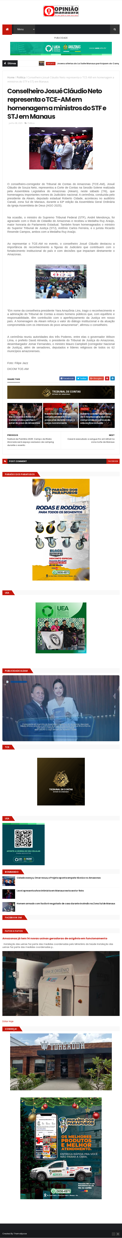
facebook (113, 461)
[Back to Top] (118, 1234)
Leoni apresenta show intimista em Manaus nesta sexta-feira (50, 890)
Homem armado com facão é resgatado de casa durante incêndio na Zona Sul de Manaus (66, 903)
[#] (113, 1234)
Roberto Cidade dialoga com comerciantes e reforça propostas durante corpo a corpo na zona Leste (60, 418)
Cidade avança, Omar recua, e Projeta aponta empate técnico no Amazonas (59, 877)
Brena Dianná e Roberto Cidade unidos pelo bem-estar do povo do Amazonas (24, 420)
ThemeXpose (20, 1233)
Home (10, 77)
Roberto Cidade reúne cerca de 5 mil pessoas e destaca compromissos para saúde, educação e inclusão (95, 418)
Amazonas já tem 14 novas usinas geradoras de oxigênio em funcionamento (54, 938)
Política (21, 77)
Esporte (23, 63)
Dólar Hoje (8, 1021)
